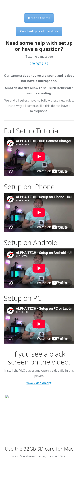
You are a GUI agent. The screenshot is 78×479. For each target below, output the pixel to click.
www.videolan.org (39, 383)
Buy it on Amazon (39, 18)
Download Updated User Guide (39, 31)
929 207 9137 (39, 64)
